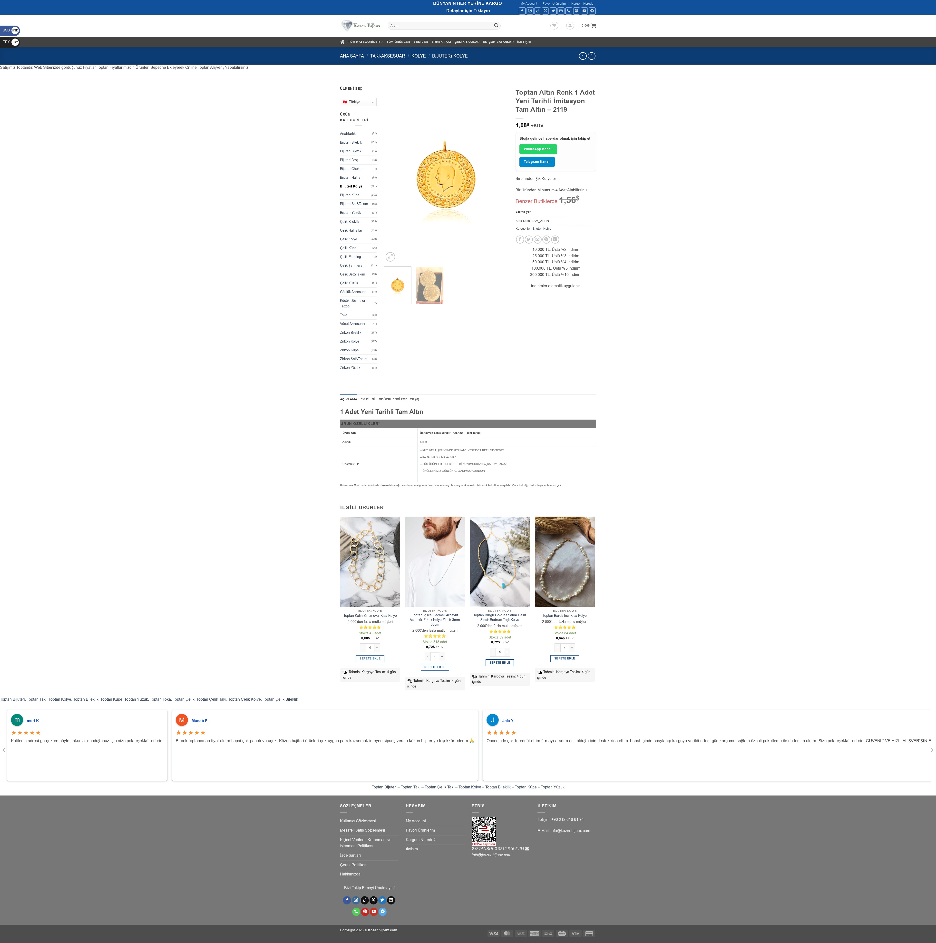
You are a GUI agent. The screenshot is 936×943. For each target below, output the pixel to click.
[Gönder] (496, 26)
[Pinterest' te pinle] (546, 240)
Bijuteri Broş (349, 160)
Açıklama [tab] (348, 399)
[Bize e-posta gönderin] (561, 10)
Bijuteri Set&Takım (354, 204)
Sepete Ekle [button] (370, 659)
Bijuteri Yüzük (350, 212)
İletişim (524, 42)
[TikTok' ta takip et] (537, 10)
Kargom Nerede (582, 3)
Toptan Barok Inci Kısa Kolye (565, 616)
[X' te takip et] (545, 10)
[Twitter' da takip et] (553, 10)
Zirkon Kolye (349, 341)
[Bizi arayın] (568, 10)
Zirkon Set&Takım (353, 359)
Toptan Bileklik (85, 699)
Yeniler (420, 42)
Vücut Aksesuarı (352, 324)
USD (10, 30)
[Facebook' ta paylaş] (520, 240)
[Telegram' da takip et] (592, 10)
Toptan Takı (37, 699)
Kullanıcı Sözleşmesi (358, 821)
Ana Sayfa (352, 56)
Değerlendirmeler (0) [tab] (399, 399)
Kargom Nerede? (421, 840)
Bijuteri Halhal (350, 177)
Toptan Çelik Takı (211, 699)
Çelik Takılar (467, 42)
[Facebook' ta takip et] (522, 10)
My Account (528, 3)
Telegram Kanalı (537, 161)
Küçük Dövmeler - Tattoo (354, 303)
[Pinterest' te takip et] (576, 10)
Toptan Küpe (111, 699)
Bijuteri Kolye (450, 56)
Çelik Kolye (348, 239)
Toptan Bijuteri (12, 699)
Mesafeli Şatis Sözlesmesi (362, 830)
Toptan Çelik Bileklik (280, 699)
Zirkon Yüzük (350, 367)
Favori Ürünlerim (554, 3)
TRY (10, 42)
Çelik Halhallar (351, 230)
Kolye (418, 56)
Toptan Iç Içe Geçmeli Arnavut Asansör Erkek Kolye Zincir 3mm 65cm (435, 620)
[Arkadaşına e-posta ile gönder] (538, 240)
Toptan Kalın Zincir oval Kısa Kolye (370, 616)
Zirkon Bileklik (350, 332)
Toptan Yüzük (136, 699)
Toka (343, 315)
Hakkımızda (350, 874)
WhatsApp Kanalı (538, 149)
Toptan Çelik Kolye (244, 699)
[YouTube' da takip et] (584, 10)
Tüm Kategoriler (364, 42)
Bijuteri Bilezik (350, 151)
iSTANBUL (485, 849)
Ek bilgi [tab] (368, 399)
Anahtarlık (348, 133)
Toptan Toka (160, 699)
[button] (570, 25)
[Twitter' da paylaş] (529, 240)
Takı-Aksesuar (387, 56)
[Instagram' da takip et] (530, 10)
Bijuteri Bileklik (351, 142)
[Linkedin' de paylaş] (555, 240)
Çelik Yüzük (349, 283)
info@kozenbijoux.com (491, 855)
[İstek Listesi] (554, 25)
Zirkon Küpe (349, 350)
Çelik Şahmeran (352, 265)
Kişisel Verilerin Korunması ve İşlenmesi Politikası (365, 843)
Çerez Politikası (353, 865)
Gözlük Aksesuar (353, 292)
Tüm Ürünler (398, 42)
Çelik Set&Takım (352, 274)
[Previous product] (591, 56)
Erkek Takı (441, 42)
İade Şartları (350, 855)
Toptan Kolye (60, 699)
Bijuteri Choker (351, 169)
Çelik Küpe (348, 248)
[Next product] (582, 56)
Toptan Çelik (184, 699)
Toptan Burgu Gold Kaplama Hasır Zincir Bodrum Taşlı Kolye (499, 617)
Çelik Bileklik (349, 221)
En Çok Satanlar (498, 42)
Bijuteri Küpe (350, 195)
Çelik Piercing (350, 257)
